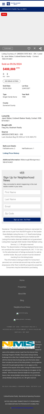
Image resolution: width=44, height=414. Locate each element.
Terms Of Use (13, 326)
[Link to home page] (15, 4)
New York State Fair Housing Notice (22, 408)
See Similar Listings (11, 81)
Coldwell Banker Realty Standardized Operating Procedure (22, 396)
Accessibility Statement (15, 329)
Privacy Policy (29, 326)
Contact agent (7, 48)
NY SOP (26, 332)
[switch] (29, 48)
